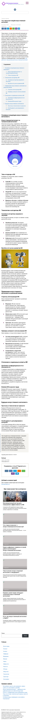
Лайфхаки (5, 654)
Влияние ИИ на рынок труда (14, 101)
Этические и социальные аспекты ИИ (14, 95)
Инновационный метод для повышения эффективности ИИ (13, 504)
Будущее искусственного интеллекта (14, 103)
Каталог (5, 648)
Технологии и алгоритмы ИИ (12, 77)
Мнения (5, 659)
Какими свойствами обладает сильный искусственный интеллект (13, 594)
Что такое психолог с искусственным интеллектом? (13, 526)
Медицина (5, 656)
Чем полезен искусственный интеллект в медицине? (13, 571)
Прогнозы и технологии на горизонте (17, 105)
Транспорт (5, 676)
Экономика (6, 679)
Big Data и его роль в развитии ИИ (16, 83)
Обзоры (5, 669)
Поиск (3, 633)
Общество (6, 671)
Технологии (6, 674)
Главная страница (5, 18)
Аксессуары (6, 646)
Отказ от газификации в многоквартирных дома (15, 692)
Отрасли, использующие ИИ (14, 89)
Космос (5, 651)
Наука (4, 661)
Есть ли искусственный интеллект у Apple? (15, 617)
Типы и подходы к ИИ (13, 75)
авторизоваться (5, 484)
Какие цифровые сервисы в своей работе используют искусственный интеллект (14, 548)
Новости (5, 666)
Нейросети (3, 26)
